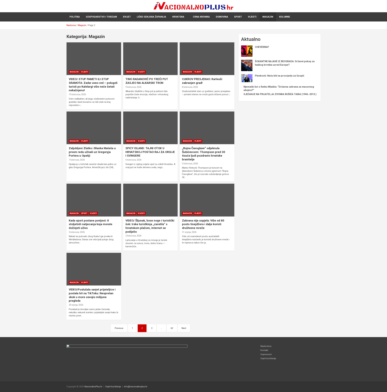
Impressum (266, 354)
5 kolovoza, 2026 (190, 163)
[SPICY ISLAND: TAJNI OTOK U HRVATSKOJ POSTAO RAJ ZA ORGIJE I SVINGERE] (150, 127)
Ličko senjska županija (151, 16)
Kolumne (284, 16)
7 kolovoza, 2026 (77, 160)
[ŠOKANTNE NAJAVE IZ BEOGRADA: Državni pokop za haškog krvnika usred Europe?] (246, 65)
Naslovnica (265, 346)
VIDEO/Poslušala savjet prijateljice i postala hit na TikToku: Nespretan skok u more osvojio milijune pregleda (92, 295)
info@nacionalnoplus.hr (135, 386)
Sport (238, 16)
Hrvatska (178, 16)
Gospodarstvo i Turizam (101, 16)
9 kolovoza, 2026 (133, 87)
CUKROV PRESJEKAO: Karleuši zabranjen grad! (202, 81)
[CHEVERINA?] (246, 51)
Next (184, 328)
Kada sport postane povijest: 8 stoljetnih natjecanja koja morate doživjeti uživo (90, 224)
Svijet (127, 16)
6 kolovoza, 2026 (133, 160)
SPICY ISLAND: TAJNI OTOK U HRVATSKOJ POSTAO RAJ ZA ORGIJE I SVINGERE (150, 151)
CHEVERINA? (262, 47)
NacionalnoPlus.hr (93, 386)
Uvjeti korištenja (268, 358)
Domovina (222, 16)
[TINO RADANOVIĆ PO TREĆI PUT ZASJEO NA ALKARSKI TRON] (150, 58)
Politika (75, 16)
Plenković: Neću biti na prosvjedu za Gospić (279, 75)
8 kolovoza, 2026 (190, 87)
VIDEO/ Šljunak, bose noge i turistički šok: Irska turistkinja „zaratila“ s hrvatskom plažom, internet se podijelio (149, 226)
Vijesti (252, 16)
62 (172, 328)
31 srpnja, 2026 (189, 232)
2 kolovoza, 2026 (77, 232)
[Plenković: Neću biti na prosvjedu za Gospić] (246, 78)
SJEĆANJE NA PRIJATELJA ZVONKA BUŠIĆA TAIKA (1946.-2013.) (280, 94)
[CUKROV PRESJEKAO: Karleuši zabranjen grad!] (207, 58)
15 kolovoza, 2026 (77, 94)
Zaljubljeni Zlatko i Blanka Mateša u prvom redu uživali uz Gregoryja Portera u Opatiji (92, 151)
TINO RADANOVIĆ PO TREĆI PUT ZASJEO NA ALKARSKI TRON (146, 81)
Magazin (267, 16)
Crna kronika (201, 16)
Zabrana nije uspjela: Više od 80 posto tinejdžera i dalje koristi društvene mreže (203, 224)
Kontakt (264, 350)
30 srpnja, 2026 (76, 305)
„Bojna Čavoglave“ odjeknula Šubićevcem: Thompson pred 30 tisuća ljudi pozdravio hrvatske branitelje (203, 153)
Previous (119, 328)
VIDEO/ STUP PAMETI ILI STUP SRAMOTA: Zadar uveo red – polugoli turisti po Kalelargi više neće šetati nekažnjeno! (93, 84)
